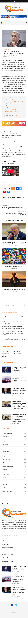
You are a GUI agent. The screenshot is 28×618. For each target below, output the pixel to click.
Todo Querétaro (14, 487)
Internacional (5, 49)
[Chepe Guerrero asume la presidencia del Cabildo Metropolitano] (6, 370)
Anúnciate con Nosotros (7, 547)
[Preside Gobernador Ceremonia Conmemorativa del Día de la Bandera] (6, 379)
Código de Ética (5, 544)
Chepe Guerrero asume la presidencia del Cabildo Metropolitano (19, 369)
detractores (13, 182)
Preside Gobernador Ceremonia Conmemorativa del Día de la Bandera (19, 379)
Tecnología (14, 484)
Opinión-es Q (14, 474)
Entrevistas (14, 448)
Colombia (5, 182)
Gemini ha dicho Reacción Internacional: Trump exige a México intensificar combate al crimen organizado (13, 333)
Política (14, 477)
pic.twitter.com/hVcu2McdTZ (10, 111)
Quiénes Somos (5, 541)
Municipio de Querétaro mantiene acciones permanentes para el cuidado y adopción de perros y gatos (14, 339)
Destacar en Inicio (7, 440)
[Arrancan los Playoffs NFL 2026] (14, 256)
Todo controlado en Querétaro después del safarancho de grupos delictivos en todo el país (19, 392)
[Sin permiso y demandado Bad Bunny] (14, 279)
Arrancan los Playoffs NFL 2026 (14, 266)
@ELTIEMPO (12, 109)
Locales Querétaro (7, 454)
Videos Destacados (14, 491)
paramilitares (21, 182)
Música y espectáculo (14, 466)
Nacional (5, 469)
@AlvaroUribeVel (18, 102)
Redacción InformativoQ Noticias (10, 55)
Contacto (4, 551)
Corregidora (14, 436)
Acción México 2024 (14, 433)
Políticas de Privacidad (7, 557)
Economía (14, 444)
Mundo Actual (14, 459)
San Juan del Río (14, 481)
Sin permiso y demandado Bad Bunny (14, 289)
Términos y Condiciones (7, 554)
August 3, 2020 (17, 115)
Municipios (14, 462)
